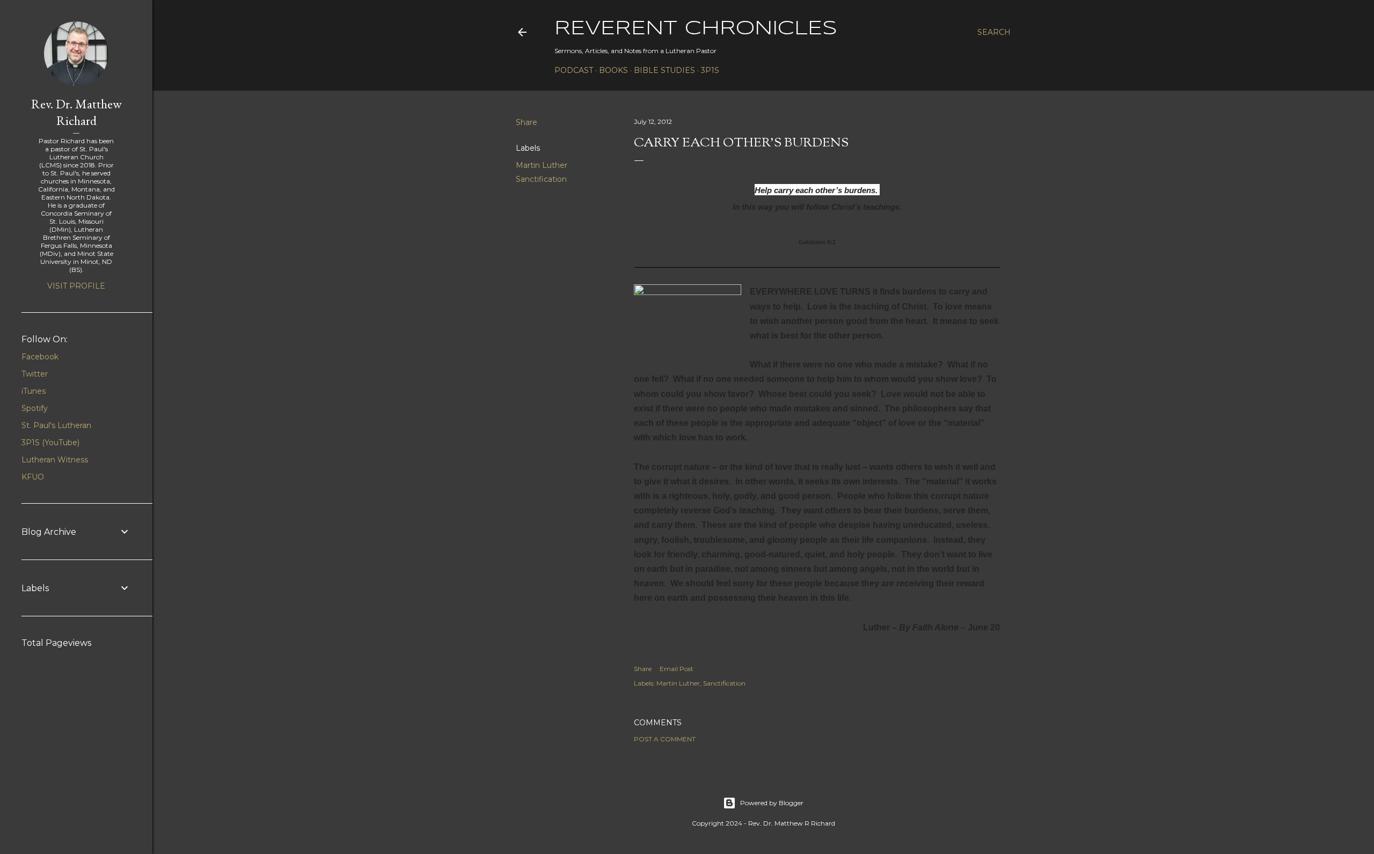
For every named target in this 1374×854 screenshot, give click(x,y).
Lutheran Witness (54, 460)
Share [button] (526, 122)
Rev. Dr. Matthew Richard (76, 112)
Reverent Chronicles (695, 29)
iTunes (33, 391)
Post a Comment (665, 739)
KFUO (32, 477)
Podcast (573, 70)
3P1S (710, 70)
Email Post (676, 669)
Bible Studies (664, 70)
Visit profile (76, 286)
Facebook (40, 357)
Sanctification (541, 179)
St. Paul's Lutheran (56, 425)
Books (613, 70)
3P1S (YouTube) (50, 442)
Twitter (34, 374)
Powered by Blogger (771, 803)
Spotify (34, 408)
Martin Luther (541, 165)
